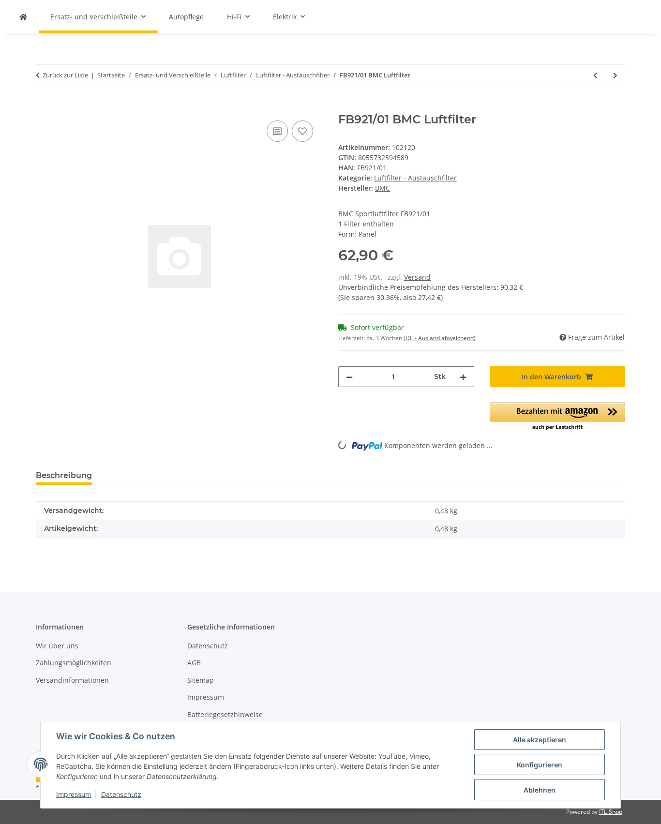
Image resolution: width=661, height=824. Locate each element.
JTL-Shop (610, 812)
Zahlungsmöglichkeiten (73, 662)
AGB (194, 662)
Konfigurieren (539, 765)
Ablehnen (540, 790)
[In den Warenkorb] (43, 107)
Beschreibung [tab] (64, 475)
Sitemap (200, 680)
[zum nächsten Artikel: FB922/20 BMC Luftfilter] (615, 75)
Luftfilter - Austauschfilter (415, 177)
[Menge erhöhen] (463, 377)
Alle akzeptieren (539, 739)
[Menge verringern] (349, 377)
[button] (558, 417)
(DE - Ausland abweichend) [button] (440, 338)
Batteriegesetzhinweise (225, 714)
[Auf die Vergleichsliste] (277, 131)
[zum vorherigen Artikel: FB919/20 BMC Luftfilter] (595, 75)
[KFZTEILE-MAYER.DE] (23, 16)
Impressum (73, 794)
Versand (417, 277)
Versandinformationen (72, 680)
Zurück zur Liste (65, 75)
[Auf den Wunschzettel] (302, 131)
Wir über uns (57, 645)
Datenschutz (121, 794)
